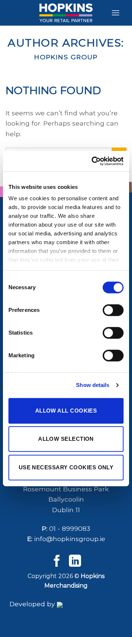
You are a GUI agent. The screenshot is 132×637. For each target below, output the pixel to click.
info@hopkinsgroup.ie (69, 539)
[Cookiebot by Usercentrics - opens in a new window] (93, 161)
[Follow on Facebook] (57, 562)
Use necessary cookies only (66, 467)
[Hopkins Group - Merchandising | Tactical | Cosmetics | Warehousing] (66, 13)
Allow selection (66, 439)
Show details (92, 385)
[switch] (113, 310)
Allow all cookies (66, 410)
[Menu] (115, 13)
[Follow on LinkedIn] (75, 562)
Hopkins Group (66, 57)
